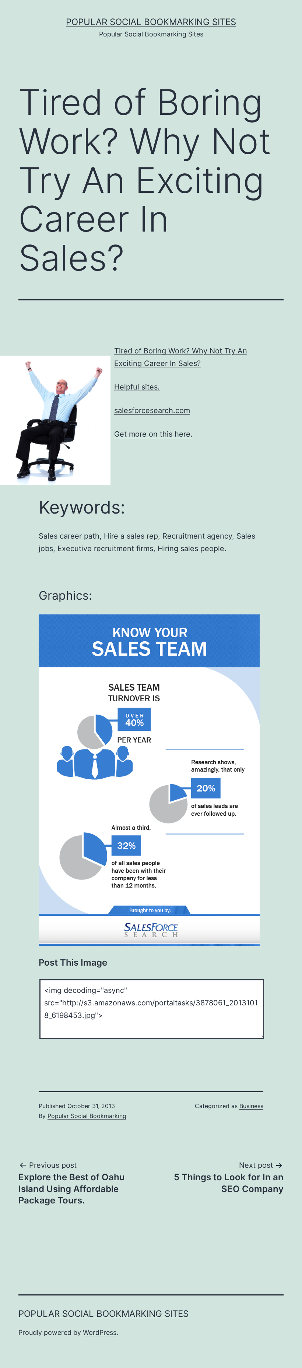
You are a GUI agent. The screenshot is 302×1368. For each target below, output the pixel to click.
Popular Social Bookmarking (87, 1116)
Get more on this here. (153, 434)
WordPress (99, 1332)
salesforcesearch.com (152, 410)
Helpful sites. (137, 386)
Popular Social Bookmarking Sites (151, 22)
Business (251, 1106)
